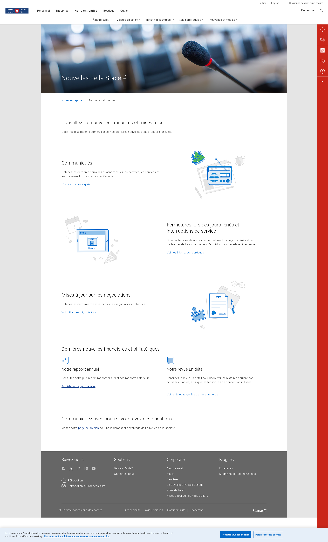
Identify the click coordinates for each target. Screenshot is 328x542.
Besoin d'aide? (123, 468)
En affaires (226, 468)
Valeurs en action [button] (127, 19)
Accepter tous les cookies (235, 534)
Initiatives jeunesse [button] (158, 19)
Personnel (43, 10)
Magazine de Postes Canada (237, 473)
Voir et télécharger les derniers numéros (192, 394)
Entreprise (62, 10)
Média (171, 473)
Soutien (262, 3)
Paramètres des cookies (268, 534)
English (275, 3)
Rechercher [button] (308, 10)
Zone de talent (176, 490)
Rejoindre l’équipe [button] (190, 19)
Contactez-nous (124, 473)
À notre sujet (175, 468)
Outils (124, 10)
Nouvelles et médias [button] (222, 19)
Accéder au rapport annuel (78, 386)
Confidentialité (176, 510)
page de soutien (88, 428)
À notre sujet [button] (100, 19)
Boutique (108, 10)
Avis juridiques (154, 510)
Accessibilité (133, 510)
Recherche (197, 510)
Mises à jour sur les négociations (188, 495)
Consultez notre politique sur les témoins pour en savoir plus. (77, 536)
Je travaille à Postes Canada (185, 484)
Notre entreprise (86, 10)
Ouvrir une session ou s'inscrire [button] (306, 3)
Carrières (172, 479)
